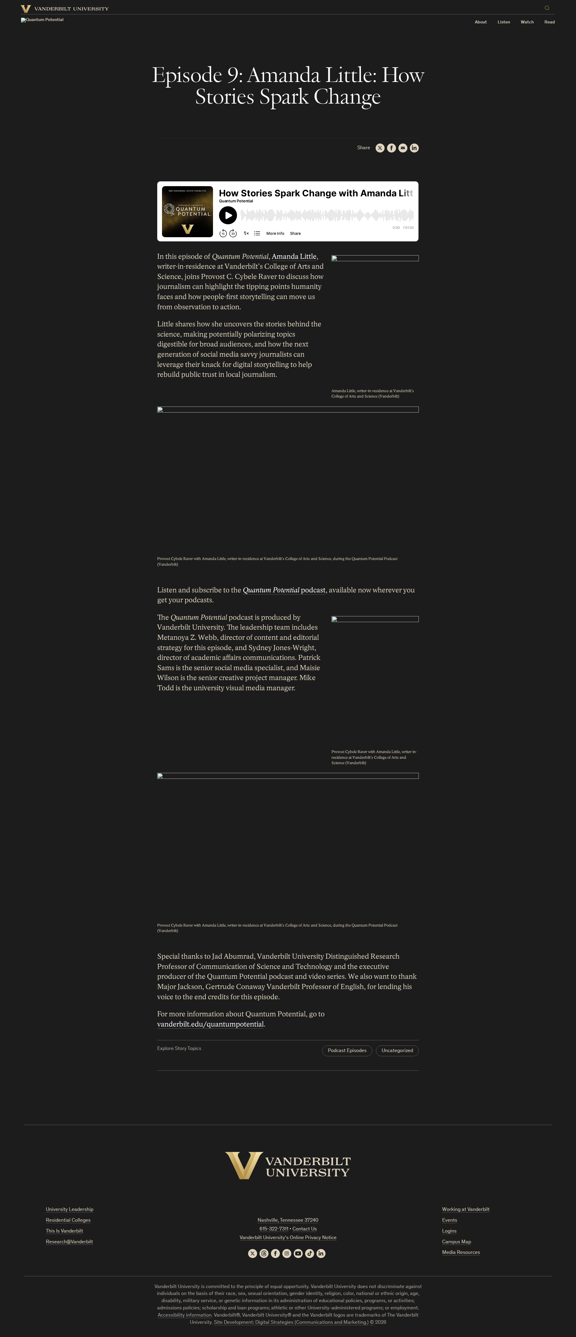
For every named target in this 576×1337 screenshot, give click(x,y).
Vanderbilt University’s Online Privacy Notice (288, 1238)
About (481, 22)
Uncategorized (397, 1051)
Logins (449, 1231)
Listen (504, 22)
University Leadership (69, 1209)
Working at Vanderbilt (466, 1209)
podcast (284, 590)
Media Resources (461, 1252)
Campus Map (456, 1242)
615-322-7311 (274, 1229)
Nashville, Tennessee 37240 (288, 1220)
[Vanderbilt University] (288, 1166)
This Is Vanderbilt (64, 1231)
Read (549, 22)
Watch (527, 22)
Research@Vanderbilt (69, 1242)
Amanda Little (294, 256)
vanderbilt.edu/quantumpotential (210, 1024)
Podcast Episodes (347, 1051)
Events (449, 1220)
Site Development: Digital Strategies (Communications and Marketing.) (291, 1322)
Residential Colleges (68, 1220)
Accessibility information (185, 1315)
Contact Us (304, 1229)
